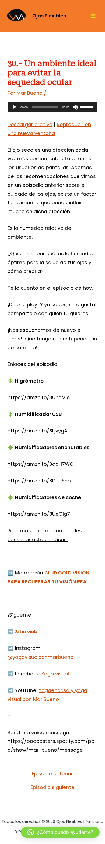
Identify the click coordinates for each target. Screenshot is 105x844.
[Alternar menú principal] (93, 16)
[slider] (87, 106)
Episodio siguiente (52, 787)
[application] (52, 107)
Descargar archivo (30, 124)
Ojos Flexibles (49, 15)
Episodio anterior (52, 773)
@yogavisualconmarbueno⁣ (41, 657)
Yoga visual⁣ (54, 673)
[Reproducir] (14, 107)
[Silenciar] (75, 107)
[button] (60, 832)
